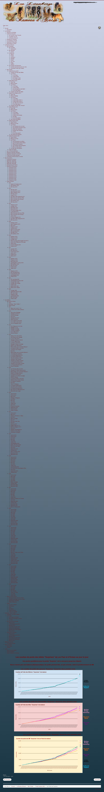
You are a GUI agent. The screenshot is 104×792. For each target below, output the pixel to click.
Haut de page (98, 789)
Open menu (5, 25)
